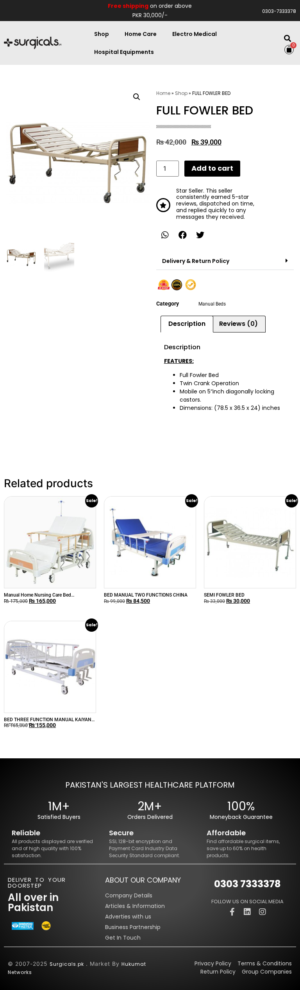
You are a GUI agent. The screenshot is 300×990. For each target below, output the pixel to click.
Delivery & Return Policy (195, 261)
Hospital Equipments (124, 52)
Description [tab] (186, 323)
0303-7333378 (279, 11)
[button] (287, 38)
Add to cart (212, 168)
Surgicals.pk (67, 964)
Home (163, 93)
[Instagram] (262, 912)
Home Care (141, 34)
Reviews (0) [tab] (238, 323)
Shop (101, 34)
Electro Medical (194, 34)
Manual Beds (212, 304)
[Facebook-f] (232, 912)
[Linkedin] (247, 912)
